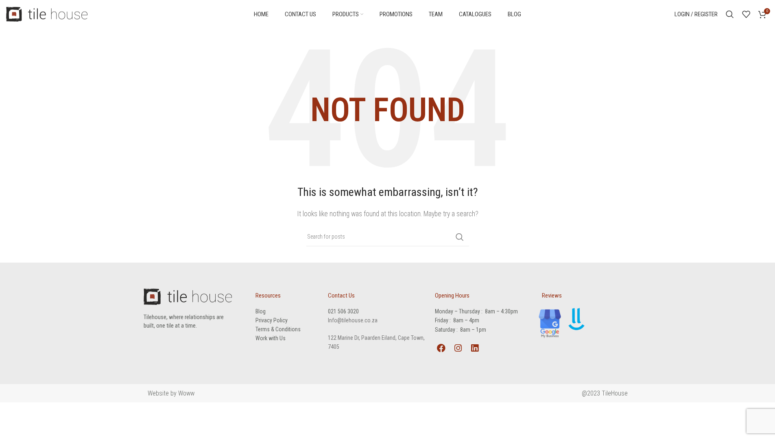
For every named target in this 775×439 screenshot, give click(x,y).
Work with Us (270, 338)
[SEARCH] (459, 237)
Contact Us (341, 295)
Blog (260, 311)
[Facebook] (441, 348)
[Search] (730, 14)
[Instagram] (458, 348)
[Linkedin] (474, 348)
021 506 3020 (343, 311)
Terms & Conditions (278, 329)
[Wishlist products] (746, 14)
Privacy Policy (271, 320)
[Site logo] (46, 13)
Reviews (552, 295)
